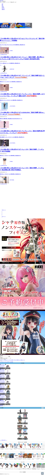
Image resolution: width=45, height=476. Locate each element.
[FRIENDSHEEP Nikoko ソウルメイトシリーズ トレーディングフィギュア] (25, 457)
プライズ (1, 63)
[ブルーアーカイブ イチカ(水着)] (25, 426)
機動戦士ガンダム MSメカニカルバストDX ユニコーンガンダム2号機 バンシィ (29, 469)
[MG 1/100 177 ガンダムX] (7, 397)
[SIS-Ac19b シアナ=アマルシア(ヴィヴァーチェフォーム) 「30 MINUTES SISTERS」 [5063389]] (2, 371)
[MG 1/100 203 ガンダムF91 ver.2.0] (7, 382)
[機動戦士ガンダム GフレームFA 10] (25, 467)
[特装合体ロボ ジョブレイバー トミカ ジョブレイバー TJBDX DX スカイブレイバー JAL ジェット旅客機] (2, 467)
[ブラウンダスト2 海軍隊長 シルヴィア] (25, 431)
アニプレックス (5, 100)
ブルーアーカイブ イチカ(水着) (25, 428)
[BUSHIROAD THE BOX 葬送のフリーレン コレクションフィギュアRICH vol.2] (16, 457)
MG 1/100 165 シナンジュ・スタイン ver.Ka (7, 378)
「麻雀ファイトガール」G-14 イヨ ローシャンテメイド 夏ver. (20, 439)
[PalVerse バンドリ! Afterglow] (34, 457)
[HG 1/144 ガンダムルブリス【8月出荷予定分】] (7, 402)
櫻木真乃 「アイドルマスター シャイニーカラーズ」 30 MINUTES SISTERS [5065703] (2, 404)
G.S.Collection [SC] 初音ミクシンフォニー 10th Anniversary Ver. (20, 418)
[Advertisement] (16, 30)
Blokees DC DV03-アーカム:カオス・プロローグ (11, 459)
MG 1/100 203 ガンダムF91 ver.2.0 (7, 383)
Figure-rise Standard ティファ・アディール (7, 373)
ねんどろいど (2, 44)
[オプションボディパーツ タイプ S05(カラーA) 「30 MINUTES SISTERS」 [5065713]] (2, 397)
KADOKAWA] (16, 118)
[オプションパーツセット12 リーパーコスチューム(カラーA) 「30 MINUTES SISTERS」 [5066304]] (2, 382)
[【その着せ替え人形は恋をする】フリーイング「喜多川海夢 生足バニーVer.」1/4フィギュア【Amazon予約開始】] (4, 90)
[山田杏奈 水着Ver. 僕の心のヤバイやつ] (34, 447)
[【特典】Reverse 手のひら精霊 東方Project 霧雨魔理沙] (19, 421)
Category (1, 358)
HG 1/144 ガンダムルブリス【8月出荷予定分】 (7, 404)
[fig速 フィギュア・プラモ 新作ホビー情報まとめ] (1, 0)
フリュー (7, 63)
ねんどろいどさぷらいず (9, 44)
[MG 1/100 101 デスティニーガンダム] (7, 366)
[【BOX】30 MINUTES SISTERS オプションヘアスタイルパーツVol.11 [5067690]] (2, 392)
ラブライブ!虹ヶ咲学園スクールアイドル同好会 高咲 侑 (25, 423)
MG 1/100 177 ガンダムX (7, 399)
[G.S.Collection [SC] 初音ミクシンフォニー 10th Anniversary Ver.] (19, 416)
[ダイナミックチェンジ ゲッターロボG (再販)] (16, 467)
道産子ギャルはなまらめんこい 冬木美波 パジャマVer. (25, 449)
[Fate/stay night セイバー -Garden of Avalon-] (2, 447)
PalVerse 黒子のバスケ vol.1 (38, 459)
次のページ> (4, 216)
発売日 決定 (1, 458)
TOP (0, 1)
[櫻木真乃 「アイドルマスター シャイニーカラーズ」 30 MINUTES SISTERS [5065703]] (2, 402)
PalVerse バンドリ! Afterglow (34, 459)
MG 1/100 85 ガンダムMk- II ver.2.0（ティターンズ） (7, 394)
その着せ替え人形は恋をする (19, 44)
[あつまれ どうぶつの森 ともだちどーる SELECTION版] (2, 457)
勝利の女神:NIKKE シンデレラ (16, 449)
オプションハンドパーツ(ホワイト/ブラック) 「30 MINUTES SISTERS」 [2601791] (2, 368)
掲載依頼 (3, 9)
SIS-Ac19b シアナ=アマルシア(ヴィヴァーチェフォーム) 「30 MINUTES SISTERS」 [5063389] (2, 373)
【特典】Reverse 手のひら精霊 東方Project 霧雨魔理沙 (20, 423)
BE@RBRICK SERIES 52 (6, 459)
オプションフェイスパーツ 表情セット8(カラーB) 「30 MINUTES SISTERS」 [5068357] (2, 389)
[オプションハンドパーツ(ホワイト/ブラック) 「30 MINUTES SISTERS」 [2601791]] (2, 366)
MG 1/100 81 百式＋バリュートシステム (7, 389)
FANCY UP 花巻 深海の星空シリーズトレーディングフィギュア (20, 459)
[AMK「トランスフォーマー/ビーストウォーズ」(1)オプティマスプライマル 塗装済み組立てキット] (7, 467)
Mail (2, 4)
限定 (3, 137)
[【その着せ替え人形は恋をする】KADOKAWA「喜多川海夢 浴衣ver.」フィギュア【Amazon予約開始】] (4, 127)
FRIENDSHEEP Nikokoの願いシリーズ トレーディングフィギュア (29, 459)
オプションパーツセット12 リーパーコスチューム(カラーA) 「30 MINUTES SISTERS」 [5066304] (2, 384)
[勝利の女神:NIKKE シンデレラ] (16, 447)
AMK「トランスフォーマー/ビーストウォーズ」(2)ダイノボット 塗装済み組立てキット (11, 469)
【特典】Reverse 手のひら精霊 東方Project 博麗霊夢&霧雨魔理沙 (20, 428)
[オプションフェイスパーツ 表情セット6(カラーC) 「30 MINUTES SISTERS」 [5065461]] (2, 376)
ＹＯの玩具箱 (11, 361)
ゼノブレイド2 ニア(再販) (25, 438)
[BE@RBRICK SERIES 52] (7, 457)
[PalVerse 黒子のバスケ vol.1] (38, 457)
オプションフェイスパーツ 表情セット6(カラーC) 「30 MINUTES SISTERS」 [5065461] (2, 378)
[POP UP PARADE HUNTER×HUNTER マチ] (38, 447)
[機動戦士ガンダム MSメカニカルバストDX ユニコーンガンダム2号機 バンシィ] (29, 467)
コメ (0, 46)
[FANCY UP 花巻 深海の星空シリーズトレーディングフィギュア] (20, 457)
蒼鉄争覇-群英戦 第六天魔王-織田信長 (34, 469)
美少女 (4, 63)
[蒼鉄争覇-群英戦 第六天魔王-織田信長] (34, 467)
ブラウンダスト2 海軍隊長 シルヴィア (25, 433)
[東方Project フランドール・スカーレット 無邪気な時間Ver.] (20, 447)
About (3, 6)
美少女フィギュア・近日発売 (22, 442)
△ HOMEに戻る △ (3, 440)
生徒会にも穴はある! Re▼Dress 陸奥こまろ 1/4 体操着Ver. (25, 413)
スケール (9, 81)
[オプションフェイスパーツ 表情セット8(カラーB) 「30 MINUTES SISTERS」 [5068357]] (2, 387)
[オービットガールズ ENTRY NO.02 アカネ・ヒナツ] (29, 447)
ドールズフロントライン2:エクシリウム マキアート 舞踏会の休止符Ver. (7, 449)
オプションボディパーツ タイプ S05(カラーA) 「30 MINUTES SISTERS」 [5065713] (2, 399)
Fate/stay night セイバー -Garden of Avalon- (2, 449)
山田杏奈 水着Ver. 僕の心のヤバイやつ (34, 449)
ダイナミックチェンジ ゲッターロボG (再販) (16, 469)
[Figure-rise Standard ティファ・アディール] (7, 371)
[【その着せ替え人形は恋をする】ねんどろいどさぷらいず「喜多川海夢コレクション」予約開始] (4, 53)
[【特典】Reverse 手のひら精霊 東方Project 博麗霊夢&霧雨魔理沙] (19, 426)
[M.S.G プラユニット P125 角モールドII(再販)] (38, 467)
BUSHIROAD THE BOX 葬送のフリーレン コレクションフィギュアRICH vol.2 (16, 459)
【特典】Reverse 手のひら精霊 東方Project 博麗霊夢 (20, 433)
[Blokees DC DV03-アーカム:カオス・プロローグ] (11, 457)
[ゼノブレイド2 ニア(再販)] (25, 437)
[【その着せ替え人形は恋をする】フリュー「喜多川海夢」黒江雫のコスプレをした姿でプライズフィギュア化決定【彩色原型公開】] (4, 72)
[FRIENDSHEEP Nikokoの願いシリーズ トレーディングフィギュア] (29, 457)
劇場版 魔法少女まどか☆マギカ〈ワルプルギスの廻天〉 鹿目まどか (25, 418)
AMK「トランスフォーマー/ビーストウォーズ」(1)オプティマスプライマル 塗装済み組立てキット (7, 469)
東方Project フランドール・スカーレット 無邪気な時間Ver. (20, 449)
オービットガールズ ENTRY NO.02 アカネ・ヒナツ (29, 449)
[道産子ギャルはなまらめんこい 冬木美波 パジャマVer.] (25, 447)
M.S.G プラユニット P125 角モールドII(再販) (38, 469)
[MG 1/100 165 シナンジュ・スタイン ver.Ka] (7, 376)
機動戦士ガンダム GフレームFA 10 (25, 469)
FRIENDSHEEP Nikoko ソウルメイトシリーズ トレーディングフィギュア (25, 459)
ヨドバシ (3, 8)
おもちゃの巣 (6, 361)
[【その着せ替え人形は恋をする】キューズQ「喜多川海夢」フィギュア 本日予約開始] (4, 164)
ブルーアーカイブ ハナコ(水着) (11, 449)
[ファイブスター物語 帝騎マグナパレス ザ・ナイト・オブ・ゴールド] (20, 467)
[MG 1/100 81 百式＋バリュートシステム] (7, 387)
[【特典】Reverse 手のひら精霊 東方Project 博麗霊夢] (19, 431)
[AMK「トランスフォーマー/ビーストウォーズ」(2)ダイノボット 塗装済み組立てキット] (11, 467)
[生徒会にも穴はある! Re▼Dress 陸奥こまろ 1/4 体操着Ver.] (25, 411)
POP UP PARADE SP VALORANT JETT (20, 413)
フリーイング (5, 81)
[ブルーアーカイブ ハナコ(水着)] (11, 447)
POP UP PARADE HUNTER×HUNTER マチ (38, 449)
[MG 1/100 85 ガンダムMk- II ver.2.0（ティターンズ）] (7, 392)
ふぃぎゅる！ (2, 361)
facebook (3, 7)
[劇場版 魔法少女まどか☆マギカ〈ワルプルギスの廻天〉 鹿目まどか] (25, 416)
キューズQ (5, 155)
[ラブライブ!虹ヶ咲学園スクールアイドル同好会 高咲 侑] (25, 421)
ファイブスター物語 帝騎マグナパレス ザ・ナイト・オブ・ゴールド (20, 469)
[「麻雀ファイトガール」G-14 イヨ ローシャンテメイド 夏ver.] (19, 437)
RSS (2, 5)
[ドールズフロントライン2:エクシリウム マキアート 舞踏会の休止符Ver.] (7, 447)
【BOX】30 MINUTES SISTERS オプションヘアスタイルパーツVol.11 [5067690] (2, 394)
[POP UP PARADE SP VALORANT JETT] (19, 411)
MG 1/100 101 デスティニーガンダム (7, 368)
